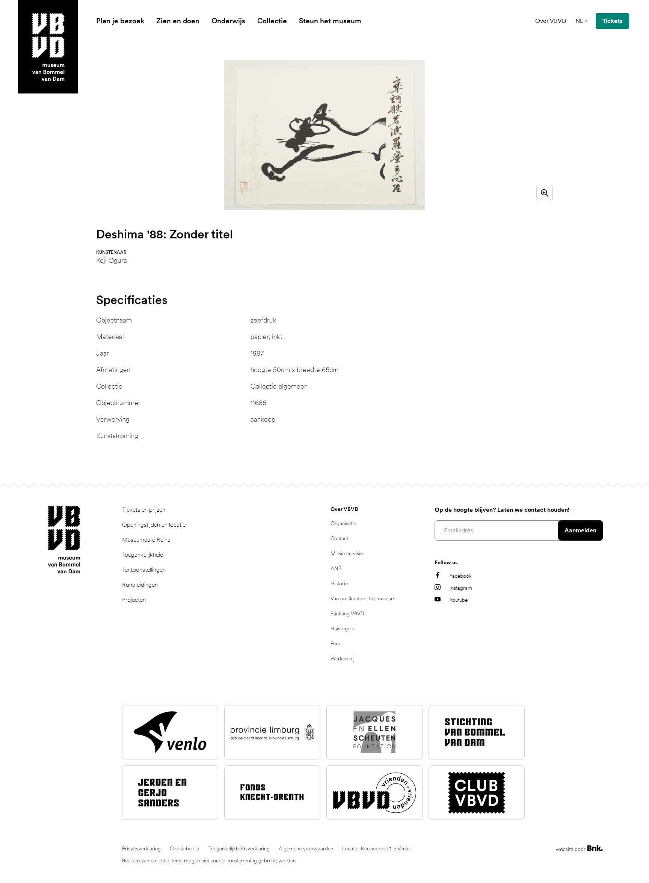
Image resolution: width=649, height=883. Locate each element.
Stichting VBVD (347, 613)
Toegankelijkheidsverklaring (239, 848)
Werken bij (343, 658)
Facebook (461, 576)
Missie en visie (347, 553)
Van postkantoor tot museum (363, 598)
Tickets (612, 20)
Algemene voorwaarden (306, 848)
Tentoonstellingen (144, 569)
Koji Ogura (111, 260)
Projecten (134, 599)
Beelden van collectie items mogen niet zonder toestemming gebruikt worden (209, 860)
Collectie (272, 21)
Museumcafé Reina (146, 539)
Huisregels (342, 628)
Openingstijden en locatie (154, 524)
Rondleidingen (140, 584)
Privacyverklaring (141, 848)
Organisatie (343, 523)
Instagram (461, 588)
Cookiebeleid (184, 848)
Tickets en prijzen (143, 509)
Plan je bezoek (120, 21)
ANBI (337, 568)
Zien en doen (177, 21)
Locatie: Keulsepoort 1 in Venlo (376, 848)
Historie (339, 583)
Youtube (459, 600)
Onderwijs (228, 21)
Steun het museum (330, 21)
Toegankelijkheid (142, 554)
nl (579, 20)
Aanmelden (580, 530)
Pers (335, 643)
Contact (339, 538)
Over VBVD (550, 20)
